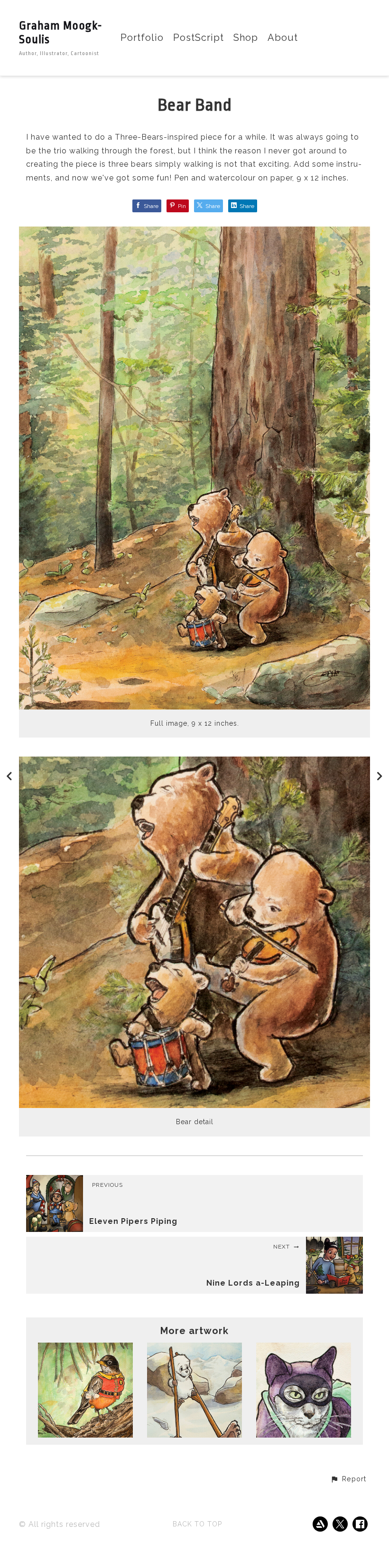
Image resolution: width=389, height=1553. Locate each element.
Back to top (197, 1524)
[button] (348, 1479)
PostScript (198, 37)
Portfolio (142, 37)
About (283, 37)
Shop (245, 37)
